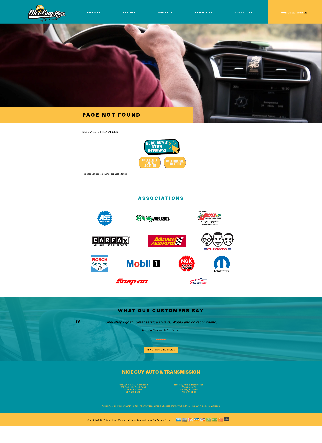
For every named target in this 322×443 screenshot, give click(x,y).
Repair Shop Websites (115, 420)
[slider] (161, 339)
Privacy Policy (163, 420)
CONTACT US (244, 12)
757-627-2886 (189, 392)
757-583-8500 (133, 392)
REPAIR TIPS (203, 12)
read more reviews (161, 349)
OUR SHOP (165, 12)
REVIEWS (129, 12)
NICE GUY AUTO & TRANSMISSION (100, 132)
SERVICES (93, 12)
